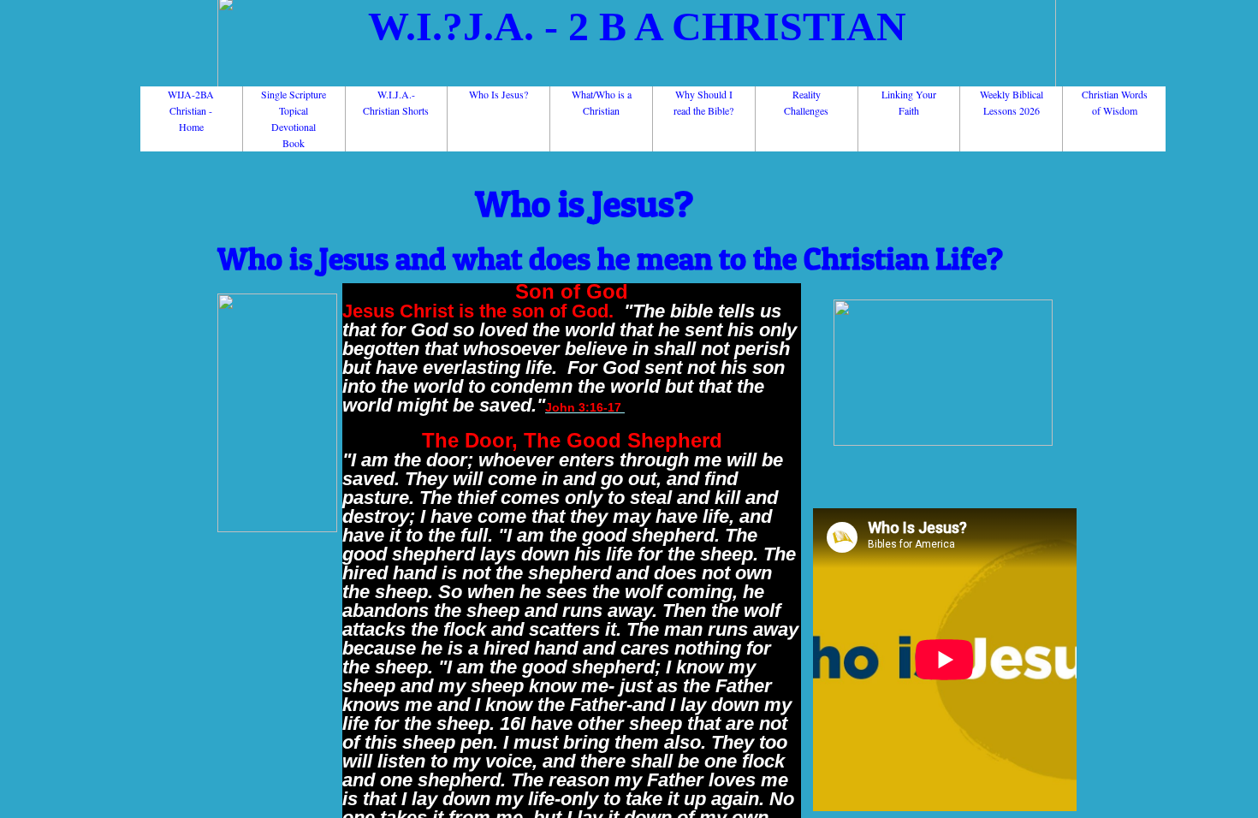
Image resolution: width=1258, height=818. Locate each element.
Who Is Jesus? (498, 94)
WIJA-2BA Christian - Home (191, 110)
